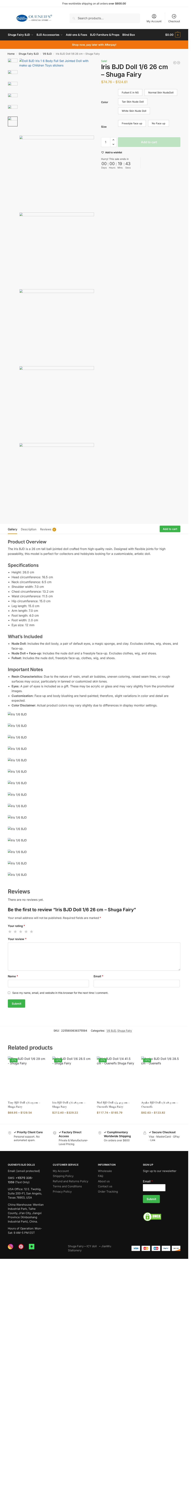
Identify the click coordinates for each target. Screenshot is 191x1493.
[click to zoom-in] (56, 96)
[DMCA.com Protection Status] (161, 1216)
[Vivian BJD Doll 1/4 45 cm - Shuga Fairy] (178, 63)
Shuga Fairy (124, 1030)
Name (13, 976)
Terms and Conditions (67, 1186)
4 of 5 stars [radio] (26, 931)
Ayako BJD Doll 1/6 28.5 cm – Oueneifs (159, 1105)
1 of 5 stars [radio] (10, 931)
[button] (172, 34)
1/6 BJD (47, 53)
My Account (154, 21)
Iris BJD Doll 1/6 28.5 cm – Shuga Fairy (68, 1105)
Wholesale (105, 1171)
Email (98, 976)
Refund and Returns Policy (70, 1181)
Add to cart (149, 142)
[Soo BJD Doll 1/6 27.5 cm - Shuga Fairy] (175, 63)
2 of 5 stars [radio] (15, 931)
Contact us (105, 1186)
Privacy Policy (62, 1191)
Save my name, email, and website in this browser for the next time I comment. (60, 992)
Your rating (16, 926)
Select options (27, 1120)
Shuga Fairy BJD (29, 53)
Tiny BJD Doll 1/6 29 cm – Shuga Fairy (24, 1105)
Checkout (174, 21)
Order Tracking (108, 1191)
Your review (17, 939)
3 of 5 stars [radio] (21, 931)
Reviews (47, 529)
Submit (151, 1199)
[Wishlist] (41, 1062)
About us (104, 1181)
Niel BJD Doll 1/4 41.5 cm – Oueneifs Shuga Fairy (113, 1105)
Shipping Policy (63, 1176)
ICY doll (92, 1246)
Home (11, 53)
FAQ (100, 1176)
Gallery (12, 529)
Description (28, 529)
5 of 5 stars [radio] (31, 931)
